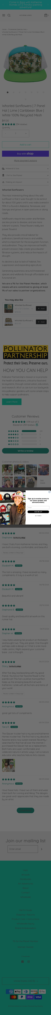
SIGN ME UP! (38, 511)
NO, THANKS (38, 515)
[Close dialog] (49, 492)
